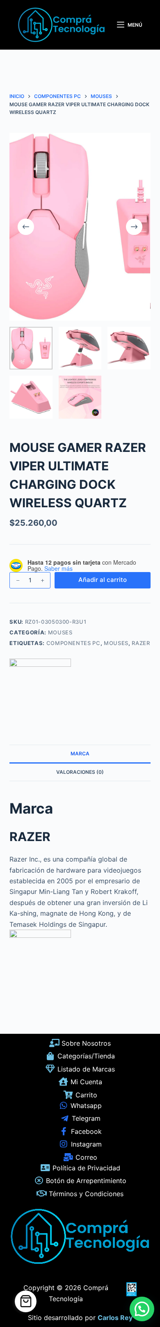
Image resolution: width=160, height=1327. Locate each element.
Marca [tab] (80, 753)
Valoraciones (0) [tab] (80, 772)
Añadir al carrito (102, 580)
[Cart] (26, 1301)
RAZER (141, 643)
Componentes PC (73, 643)
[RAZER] (40, 689)
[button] (142, 1309)
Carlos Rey (115, 1317)
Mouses (60, 632)
